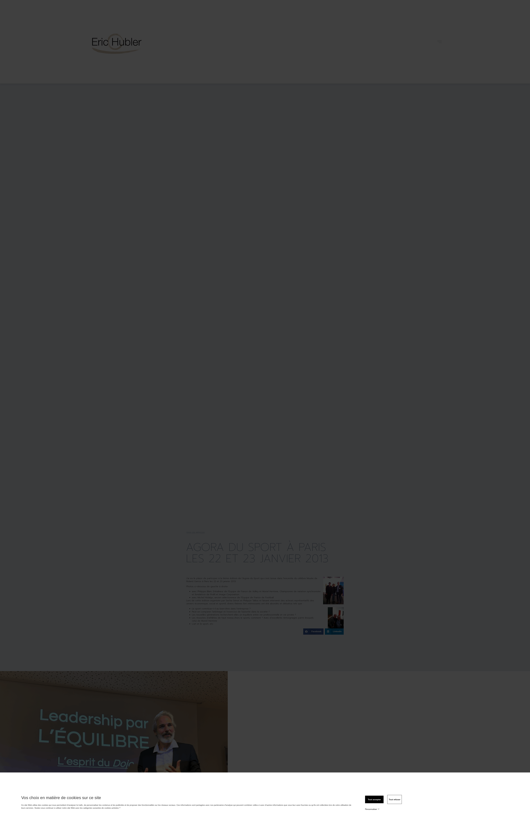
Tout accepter (374, 799)
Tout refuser (394, 799)
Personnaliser (371, 809)
